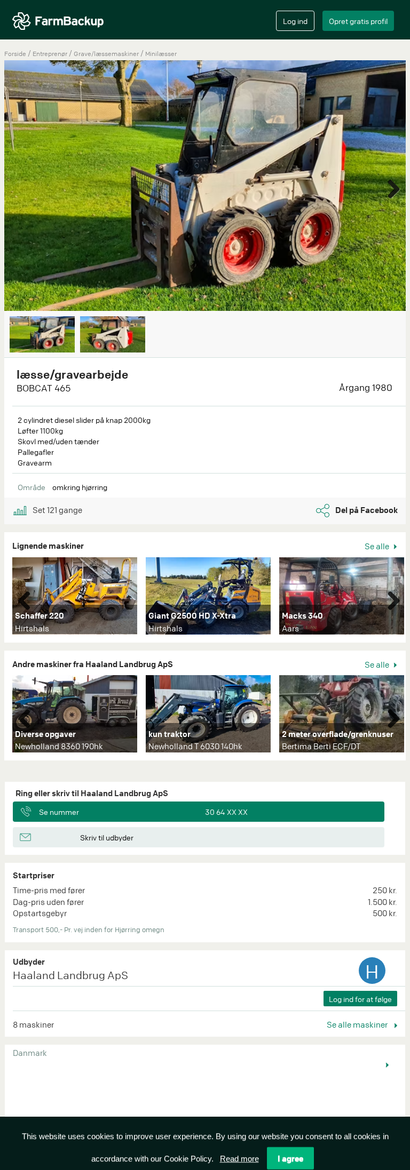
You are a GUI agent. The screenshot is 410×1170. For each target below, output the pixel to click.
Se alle (378, 546)
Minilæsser (161, 54)
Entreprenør (51, 54)
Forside (15, 54)
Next (389, 186)
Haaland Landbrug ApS (70, 975)
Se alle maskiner (358, 1024)
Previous (28, 598)
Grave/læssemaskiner (107, 54)
